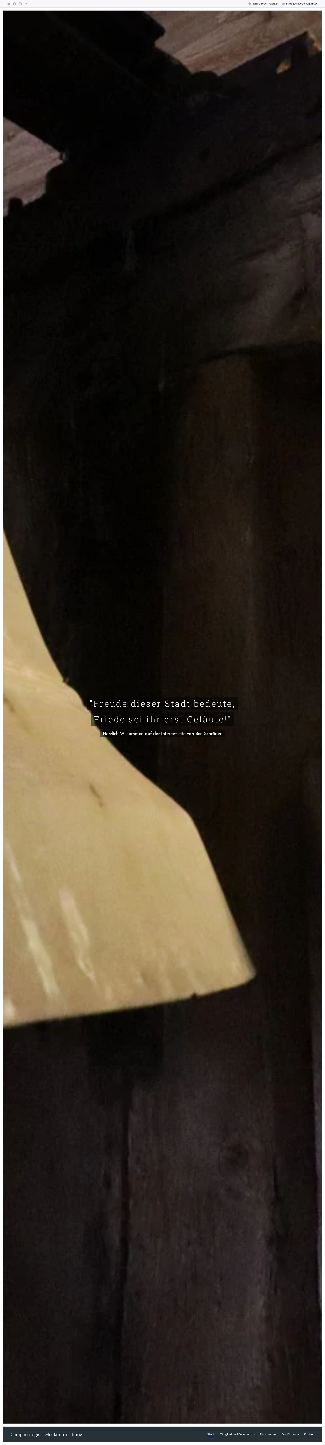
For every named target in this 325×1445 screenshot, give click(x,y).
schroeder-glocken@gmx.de (301, 3)
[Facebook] (14, 4)
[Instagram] (20, 4)
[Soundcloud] (26, 4)
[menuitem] (211, 1434)
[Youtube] (9, 4)
